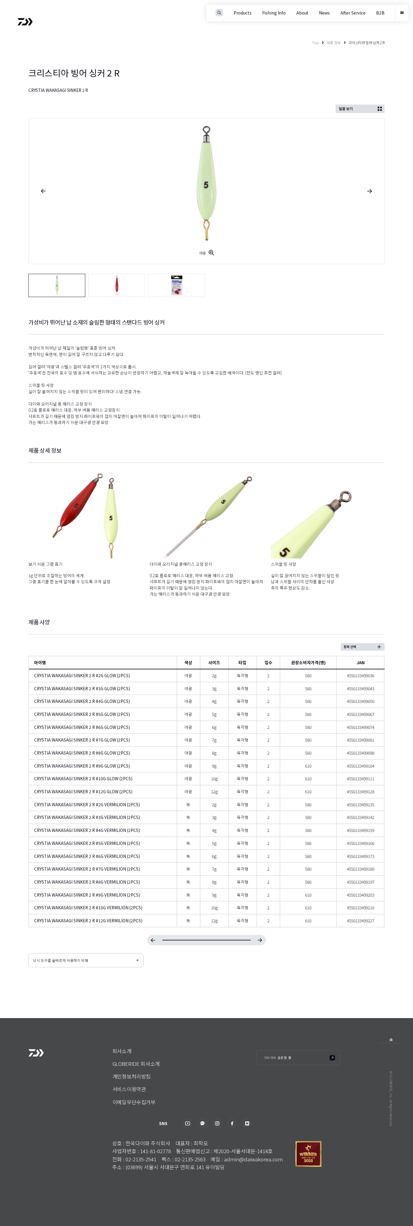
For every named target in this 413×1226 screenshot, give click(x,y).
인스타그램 (217, 1123)
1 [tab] (57, 285)
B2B (380, 13)
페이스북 (232, 1123)
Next (369, 191)
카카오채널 (202, 1123)
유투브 (187, 1123)
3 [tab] (176, 285)
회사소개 (122, 1051)
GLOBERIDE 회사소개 (136, 1063)
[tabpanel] (207, 191)
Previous (43, 191)
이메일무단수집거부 (133, 1102)
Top (315, 42)
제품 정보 (334, 42)
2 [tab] (116, 285)
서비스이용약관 (129, 1089)
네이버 (246, 1123)
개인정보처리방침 (131, 1076)
